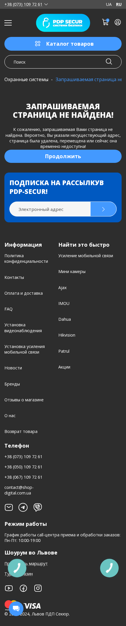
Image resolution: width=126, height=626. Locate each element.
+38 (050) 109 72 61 (23, 467)
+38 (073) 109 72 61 (23, 4)
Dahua (64, 319)
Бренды (12, 384)
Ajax (62, 287)
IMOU (63, 303)
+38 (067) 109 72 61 (23, 477)
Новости (13, 368)
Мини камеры (72, 271)
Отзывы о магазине (24, 399)
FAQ (8, 309)
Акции (64, 367)
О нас (10, 415)
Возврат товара (21, 431)
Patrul (63, 351)
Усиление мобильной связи (85, 255)
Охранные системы (26, 79)
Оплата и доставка (23, 293)
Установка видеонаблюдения (23, 327)
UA (109, 4)
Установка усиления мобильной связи (24, 349)
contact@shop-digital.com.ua (19, 490)
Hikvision (66, 335)
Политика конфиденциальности (26, 258)
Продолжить (63, 156)
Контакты (14, 277)
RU (119, 4)
